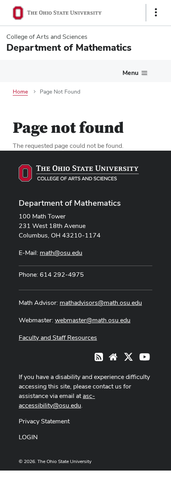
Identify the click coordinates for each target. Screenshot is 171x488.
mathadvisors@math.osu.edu (101, 303)
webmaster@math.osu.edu (92, 320)
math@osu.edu (61, 253)
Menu (130, 73)
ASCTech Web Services (127, 477)
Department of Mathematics (70, 203)
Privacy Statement (44, 421)
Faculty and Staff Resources (58, 337)
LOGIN (28, 437)
